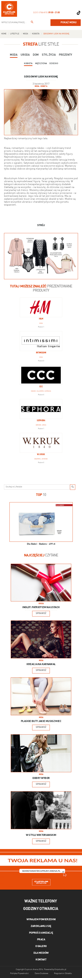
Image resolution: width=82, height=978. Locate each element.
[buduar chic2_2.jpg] (41, 112)
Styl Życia (49, 55)
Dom (36, 55)
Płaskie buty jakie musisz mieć (41, 721)
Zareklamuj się (41, 926)
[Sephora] (41, 409)
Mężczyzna (41, 63)
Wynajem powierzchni (41, 919)
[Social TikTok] (78, 12)
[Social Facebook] (65, 12)
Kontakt (41, 959)
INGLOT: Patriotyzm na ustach (41, 607)
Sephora (41, 421)
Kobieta (36, 34)
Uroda (25, 55)
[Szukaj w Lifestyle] (72, 487)
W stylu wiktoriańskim (41, 835)
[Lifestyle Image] (41, 582)
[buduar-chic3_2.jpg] (41, 256)
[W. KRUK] (41, 443)
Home (3, 34)
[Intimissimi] (41, 341)
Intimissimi (41, 353)
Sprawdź (41, 613)
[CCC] (41, 375)
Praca (41, 939)
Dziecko (53, 63)
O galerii (40, 946)
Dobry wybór (41, 778)
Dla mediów (41, 953)
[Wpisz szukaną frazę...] (32, 22)
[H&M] (41, 307)
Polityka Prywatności (19, 973)
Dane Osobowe (41, 973)
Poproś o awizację (41, 933)
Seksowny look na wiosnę (56, 34)
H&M (41, 319)
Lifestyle (14, 34)
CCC (41, 387)
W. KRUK (41, 455)
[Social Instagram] (72, 12)
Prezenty (65, 55)
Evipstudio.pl (60, 969)
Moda (25, 34)
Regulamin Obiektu (63, 973)
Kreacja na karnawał (41, 664)
